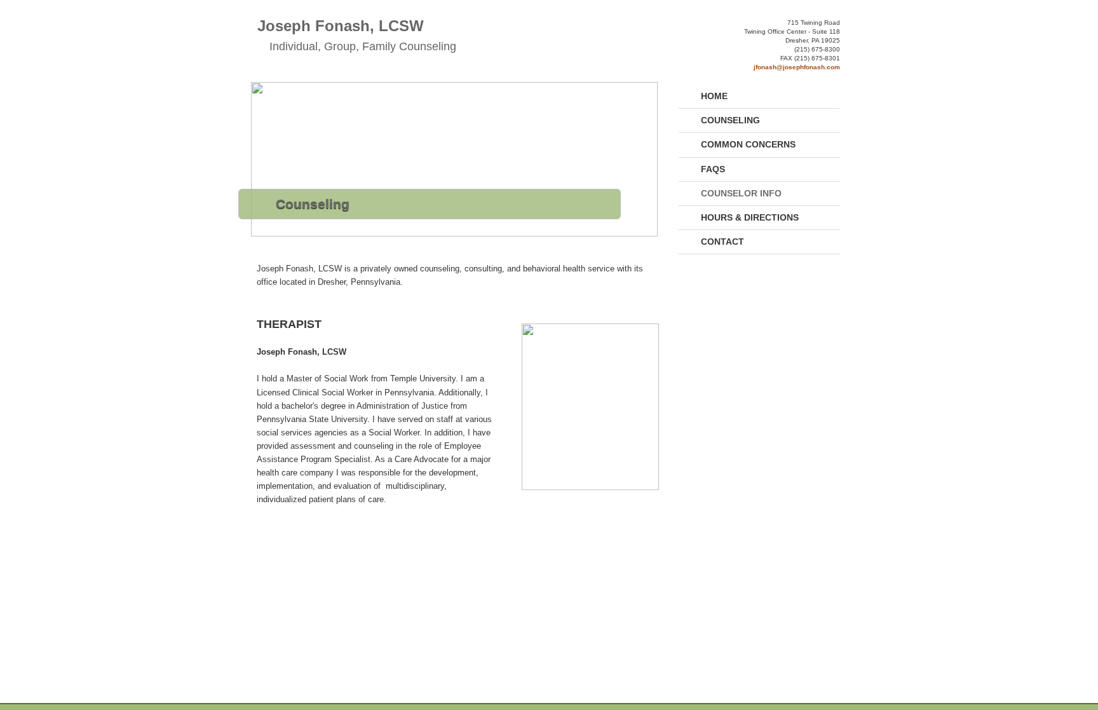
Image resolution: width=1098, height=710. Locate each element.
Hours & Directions (750, 217)
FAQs (713, 169)
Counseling (730, 120)
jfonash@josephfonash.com (797, 67)
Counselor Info (741, 193)
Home (714, 96)
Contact (722, 241)
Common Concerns (748, 144)
